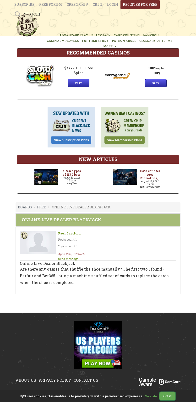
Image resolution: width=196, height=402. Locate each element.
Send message (68, 259)
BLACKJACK (101, 35)
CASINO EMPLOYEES (63, 40)
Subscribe (24, 4)
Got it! (167, 396)
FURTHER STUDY (95, 40)
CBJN (97, 4)
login (112, 4)
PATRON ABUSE (124, 40)
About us (26, 380)
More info (151, 396)
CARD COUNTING (127, 35)
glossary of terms (156, 40)
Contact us (86, 380)
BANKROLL (151, 35)
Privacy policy (54, 380)
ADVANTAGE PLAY (73, 35)
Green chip (77, 4)
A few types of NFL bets (71, 172)
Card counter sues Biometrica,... (150, 174)
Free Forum (50, 4)
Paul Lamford (69, 233)
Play (78, 83)
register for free (140, 4)
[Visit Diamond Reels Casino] (98, 348)
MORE (108, 46)
